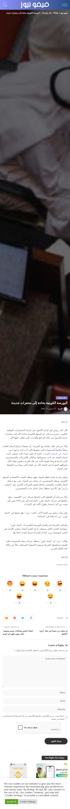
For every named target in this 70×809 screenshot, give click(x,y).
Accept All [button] (11, 801)
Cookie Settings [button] (27, 801)
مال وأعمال (62, 398)
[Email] (6, 618)
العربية (60, 408)
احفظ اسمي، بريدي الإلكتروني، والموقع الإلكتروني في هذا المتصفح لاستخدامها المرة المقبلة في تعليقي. (33, 717)
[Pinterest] (14, 618)
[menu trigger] (63, 5)
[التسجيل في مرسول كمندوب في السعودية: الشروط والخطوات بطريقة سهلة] (52, 775)
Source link (62, 564)
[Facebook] (31, 618)
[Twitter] (23, 618)
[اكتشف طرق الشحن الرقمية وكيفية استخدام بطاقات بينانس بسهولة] (18, 775)
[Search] (5, 5)
